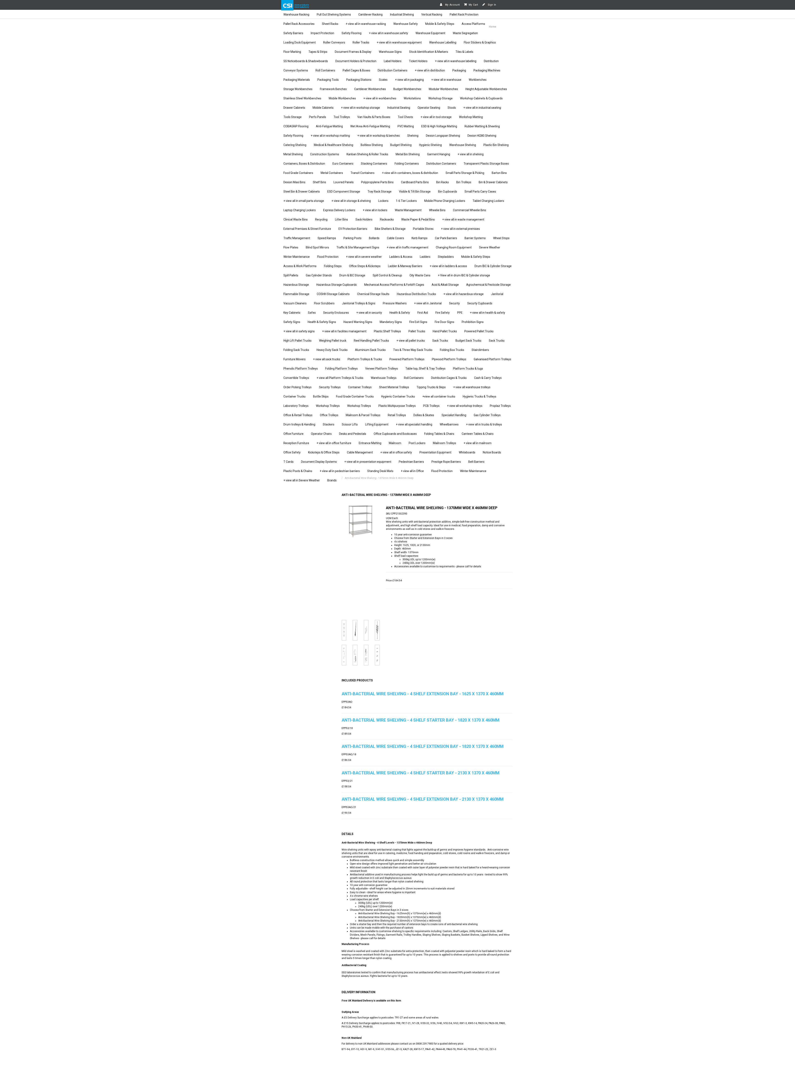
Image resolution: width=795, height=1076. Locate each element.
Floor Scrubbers (324, 303)
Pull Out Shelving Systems (334, 14)
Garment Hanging (438, 154)
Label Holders (392, 61)
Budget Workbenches (407, 89)
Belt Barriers (476, 461)
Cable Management (360, 452)
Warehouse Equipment (430, 33)
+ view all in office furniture (334, 443)
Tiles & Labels (464, 51)
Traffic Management (296, 238)
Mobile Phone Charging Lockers (444, 200)
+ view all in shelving (471, 154)
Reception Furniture (296, 443)
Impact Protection (322, 33)
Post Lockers (417, 443)
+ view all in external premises (460, 228)
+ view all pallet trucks (410, 340)
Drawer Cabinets (294, 107)
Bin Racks (442, 182)
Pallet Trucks (416, 331)
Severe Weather (489, 247)
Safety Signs (291, 322)
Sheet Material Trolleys (394, 387)
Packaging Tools (328, 79)
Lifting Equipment (376, 424)
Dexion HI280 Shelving (481, 135)
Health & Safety (399, 312)
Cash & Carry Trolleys (488, 378)
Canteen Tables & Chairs (478, 433)
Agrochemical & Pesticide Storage (488, 284)
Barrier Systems (475, 238)
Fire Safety (442, 312)
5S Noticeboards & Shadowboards (305, 61)
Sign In (491, 4)
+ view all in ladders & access (448, 266)
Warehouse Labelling (442, 42)
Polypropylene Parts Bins (377, 182)
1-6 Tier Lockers (406, 200)
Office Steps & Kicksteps (365, 266)
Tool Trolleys (342, 117)
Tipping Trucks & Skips (431, 387)
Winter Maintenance (296, 256)
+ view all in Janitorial (428, 303)
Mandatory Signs (391, 322)
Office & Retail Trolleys (297, 415)
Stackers (328, 424)
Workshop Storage (440, 98)
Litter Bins (341, 219)
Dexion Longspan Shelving (443, 135)
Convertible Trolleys (296, 378)
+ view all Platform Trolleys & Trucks (340, 378)
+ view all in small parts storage (303, 200)
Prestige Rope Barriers (446, 461)
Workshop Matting (471, 117)
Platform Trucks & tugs (468, 368)
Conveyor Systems (295, 70)
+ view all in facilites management (344, 331)
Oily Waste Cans (420, 275)
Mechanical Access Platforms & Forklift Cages (394, 284)
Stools (452, 107)
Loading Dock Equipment (299, 42)
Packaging (459, 70)
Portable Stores (423, 228)
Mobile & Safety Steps (439, 23)
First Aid (422, 312)
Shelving (412, 135)
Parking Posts (352, 238)
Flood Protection (327, 256)
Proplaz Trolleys (500, 405)
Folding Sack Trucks (296, 350)
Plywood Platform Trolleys (449, 359)
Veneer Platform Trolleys (381, 368)
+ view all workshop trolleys (464, 405)
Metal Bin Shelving (408, 154)
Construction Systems (324, 154)
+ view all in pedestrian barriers (340, 471)
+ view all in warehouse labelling (455, 61)
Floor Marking (292, 51)
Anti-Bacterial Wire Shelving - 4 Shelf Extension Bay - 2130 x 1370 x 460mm (423, 799)
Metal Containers (332, 173)
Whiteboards (467, 452)
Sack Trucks (440, 340)
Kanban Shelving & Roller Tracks (367, 154)
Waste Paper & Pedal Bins (418, 219)
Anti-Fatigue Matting (329, 126)
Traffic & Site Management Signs (357, 247)
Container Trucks (294, 396)
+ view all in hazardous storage (463, 294)
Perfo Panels (317, 117)
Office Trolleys (329, 415)
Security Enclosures (336, 312)
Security (454, 303)
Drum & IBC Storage (352, 275)
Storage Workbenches (297, 89)
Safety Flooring (351, 33)
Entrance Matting (370, 443)
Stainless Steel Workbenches (302, 98)
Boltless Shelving (372, 145)
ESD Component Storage (343, 191)
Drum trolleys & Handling (299, 424)
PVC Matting (406, 126)
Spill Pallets (290, 275)
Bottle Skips (321, 396)
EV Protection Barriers (352, 228)
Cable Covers (395, 238)
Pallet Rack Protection (464, 14)
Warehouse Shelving (462, 145)
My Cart (473, 4)
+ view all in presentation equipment (367, 461)
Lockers (383, 200)
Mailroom (395, 443)
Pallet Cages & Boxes (356, 70)
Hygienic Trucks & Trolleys (479, 396)
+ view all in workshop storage (360, 107)
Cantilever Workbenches (370, 89)
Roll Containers (325, 70)
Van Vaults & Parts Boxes (373, 117)
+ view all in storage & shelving (351, 200)
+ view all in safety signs (299, 331)
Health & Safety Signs (322, 322)
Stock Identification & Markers (428, 51)
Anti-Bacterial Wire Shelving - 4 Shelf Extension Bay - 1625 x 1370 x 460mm (423, 693)
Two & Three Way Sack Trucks (412, 350)
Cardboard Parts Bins (415, 182)
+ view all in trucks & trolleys (484, 424)
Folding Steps (333, 266)
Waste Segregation (465, 33)
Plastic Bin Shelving (496, 145)
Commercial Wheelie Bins (469, 210)
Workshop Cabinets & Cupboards (481, 98)
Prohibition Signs (473, 322)
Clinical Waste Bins (295, 219)
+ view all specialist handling (414, 424)
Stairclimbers (480, 350)
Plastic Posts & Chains (297, 471)
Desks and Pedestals (352, 433)
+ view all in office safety (396, 452)
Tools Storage (292, 117)
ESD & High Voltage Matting (439, 126)
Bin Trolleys (463, 182)
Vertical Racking (431, 14)
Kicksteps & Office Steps (324, 452)
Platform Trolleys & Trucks (365, 359)
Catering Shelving (294, 145)
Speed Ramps (327, 238)
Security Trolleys (330, 387)
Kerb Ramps (420, 238)
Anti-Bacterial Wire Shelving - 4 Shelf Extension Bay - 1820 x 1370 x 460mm (423, 746)
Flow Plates (290, 247)
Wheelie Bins (437, 210)
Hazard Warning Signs (357, 322)
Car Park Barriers (446, 238)
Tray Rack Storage (379, 191)
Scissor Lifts (350, 424)
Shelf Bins (319, 182)
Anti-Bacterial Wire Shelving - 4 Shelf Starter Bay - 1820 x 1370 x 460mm (420, 720)
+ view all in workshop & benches (378, 135)
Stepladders (446, 256)
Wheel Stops (501, 238)
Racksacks (387, 219)
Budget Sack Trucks (468, 340)
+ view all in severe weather (364, 256)
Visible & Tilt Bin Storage (415, 191)
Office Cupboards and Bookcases (395, 433)
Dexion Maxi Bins (294, 182)
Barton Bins (499, 173)
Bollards (374, 238)
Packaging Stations (358, 79)
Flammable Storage (296, 294)
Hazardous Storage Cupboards (336, 284)
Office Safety (292, 452)
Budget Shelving (401, 145)
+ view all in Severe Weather (301, 480)
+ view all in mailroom (477, 443)
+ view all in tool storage (436, 117)
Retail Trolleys (397, 415)
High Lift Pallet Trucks (297, 340)
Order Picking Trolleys (297, 387)
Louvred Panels (344, 182)
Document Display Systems (319, 461)
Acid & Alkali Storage (445, 284)
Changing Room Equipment (454, 247)
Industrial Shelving (402, 14)
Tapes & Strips (317, 51)
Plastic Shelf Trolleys (387, 331)
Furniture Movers (294, 359)
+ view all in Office (412, 471)
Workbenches (478, 79)
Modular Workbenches (443, 89)
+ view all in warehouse (446, 79)
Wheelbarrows (449, 424)
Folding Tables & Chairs (439, 433)
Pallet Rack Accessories (298, 23)
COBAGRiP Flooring (295, 126)
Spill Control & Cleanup (387, 275)
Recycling (321, 219)
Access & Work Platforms (300, 266)
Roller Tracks (361, 42)
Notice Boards (492, 452)
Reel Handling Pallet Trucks (371, 340)
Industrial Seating (398, 107)
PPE (460, 312)
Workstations (412, 98)
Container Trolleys (360, 387)
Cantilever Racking (370, 14)
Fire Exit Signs (418, 322)
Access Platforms (473, 23)
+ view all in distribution (430, 70)
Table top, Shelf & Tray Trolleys (425, 368)
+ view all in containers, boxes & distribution (410, 173)
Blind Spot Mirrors (317, 247)
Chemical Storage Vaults (373, 294)
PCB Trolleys (431, 405)
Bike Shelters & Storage (390, 228)
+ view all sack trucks (326, 359)
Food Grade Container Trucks (355, 396)
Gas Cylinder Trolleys (487, 415)
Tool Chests (405, 117)
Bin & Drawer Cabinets (493, 182)
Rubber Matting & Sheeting (482, 126)
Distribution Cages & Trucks (449, 378)
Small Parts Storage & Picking (465, 173)
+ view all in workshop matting (330, 135)
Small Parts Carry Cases (480, 191)
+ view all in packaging (409, 79)
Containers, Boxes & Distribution (304, 163)
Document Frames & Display (353, 51)
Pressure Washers (395, 303)
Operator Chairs (321, 433)
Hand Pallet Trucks (445, 331)
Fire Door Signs (444, 322)
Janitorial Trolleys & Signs (358, 303)
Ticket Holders (418, 61)
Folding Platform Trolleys (341, 368)
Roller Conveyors (334, 42)
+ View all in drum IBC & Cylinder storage (464, 275)
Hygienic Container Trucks (398, 396)
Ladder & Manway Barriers (405, 266)
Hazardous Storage (296, 284)
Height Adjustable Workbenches (486, 89)
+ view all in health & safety (487, 312)
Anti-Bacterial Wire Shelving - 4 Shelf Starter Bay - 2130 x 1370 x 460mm (420, 772)
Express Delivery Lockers (339, 210)
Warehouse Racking (296, 14)
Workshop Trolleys (328, 405)
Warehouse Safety (405, 23)
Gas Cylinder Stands (319, 275)
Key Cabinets (291, 312)
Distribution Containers (392, 70)
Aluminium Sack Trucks (370, 350)
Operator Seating (429, 107)
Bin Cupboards (447, 191)
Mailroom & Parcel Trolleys (363, 415)
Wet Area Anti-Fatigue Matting (370, 126)
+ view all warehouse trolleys (471, 387)
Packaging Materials (296, 79)
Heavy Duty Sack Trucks (332, 350)
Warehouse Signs (390, 51)
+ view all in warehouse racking (366, 23)
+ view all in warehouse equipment (399, 42)
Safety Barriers (293, 33)
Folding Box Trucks (452, 350)
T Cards (288, 461)
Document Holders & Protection (355, 61)
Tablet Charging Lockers (488, 200)
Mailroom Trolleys (444, 443)
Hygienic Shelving (430, 145)
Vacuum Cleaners (295, 303)
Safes (312, 312)
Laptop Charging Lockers (299, 210)
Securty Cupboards (479, 303)
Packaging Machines (486, 70)
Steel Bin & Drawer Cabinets (301, 191)
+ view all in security (369, 312)
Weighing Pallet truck (332, 340)
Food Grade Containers (298, 173)
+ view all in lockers (375, 210)
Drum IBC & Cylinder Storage (493, 266)
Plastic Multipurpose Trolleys (397, 405)
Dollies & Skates (423, 415)
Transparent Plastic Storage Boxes (486, 163)
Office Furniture (293, 433)
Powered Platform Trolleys (406, 359)
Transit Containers (363, 173)
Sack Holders (363, 219)
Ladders (425, 256)
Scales (383, 79)
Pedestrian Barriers (411, 461)
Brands (332, 480)
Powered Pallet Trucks (479, 331)
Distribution (491, 61)
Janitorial (497, 294)
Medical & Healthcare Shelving (333, 145)
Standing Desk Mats (380, 471)
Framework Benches (333, 89)
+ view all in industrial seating (482, 107)
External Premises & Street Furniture (307, 228)
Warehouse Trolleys (383, 378)
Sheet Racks (330, 23)
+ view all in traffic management (407, 247)
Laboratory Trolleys (295, 405)
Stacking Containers (374, 163)
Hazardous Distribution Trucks (416, 294)
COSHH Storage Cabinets (333, 294)
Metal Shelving (293, 154)
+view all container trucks (438, 396)
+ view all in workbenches (379, 98)
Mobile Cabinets (323, 107)
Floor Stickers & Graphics (480, 42)
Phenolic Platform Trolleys (300, 368)
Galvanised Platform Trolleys (492, 359)
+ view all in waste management (463, 219)
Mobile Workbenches (342, 98)
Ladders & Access (400, 256)
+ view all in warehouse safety (388, 33)
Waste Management (408, 210)
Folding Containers (407, 163)
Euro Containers (342, 163)
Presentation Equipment (435, 452)
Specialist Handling (454, 415)
